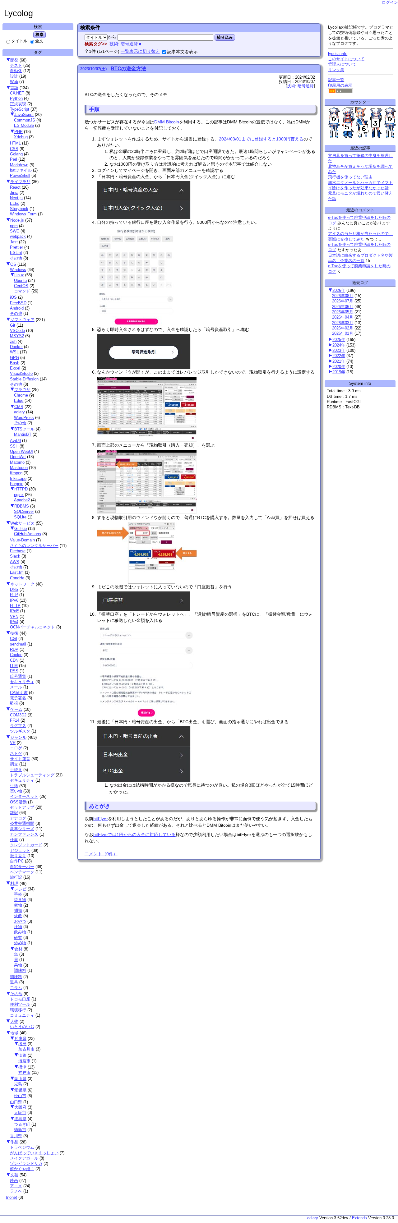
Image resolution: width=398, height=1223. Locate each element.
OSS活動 (18, 802)
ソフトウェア (22, 319)
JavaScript (24, 114)
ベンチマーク (22, 872)
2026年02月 (342, 328)
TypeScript (19, 109)
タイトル (19, 41)
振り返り (18, 855)
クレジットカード (26, 845)
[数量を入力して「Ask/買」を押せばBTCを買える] (147, 580)
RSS (14, 671)
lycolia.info (337, 53)
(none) (11, 1197)
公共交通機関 (22, 823)
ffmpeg (16, 473)
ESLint (16, 252)
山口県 (16, 1102)
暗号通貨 (18, 676)
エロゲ (16, 748)
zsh (13, 341)
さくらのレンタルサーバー (34, 545)
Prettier (16, 247)
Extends (359, 1218)
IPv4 (14, 621)
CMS (18, 406)
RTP (14, 594)
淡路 (22, 1055)
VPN (14, 616)
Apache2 (22, 500)
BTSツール (24, 429)
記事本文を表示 (182, 51)
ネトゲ (16, 753)
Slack (15, 556)
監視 (14, 703)
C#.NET (17, 93)
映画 (14, 1180)
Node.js (17, 220)
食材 (18, 949)
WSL (14, 352)
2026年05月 (342, 312)
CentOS (21, 285)
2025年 (338, 339)
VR (13, 742)
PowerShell (20, 175)
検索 (39, 34)
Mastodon (19, 467)
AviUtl (15, 440)
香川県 (16, 1135)
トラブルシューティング (32, 775)
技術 (14, 633)
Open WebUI (21, 451)
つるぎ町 (22, 1124)
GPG (14, 357)
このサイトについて (346, 59)
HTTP (15, 605)
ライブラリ (20, 181)
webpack (18, 236)
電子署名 (18, 698)
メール (16, 687)
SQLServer (24, 511)
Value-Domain (22, 540)
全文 (39, 41)
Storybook (19, 208)
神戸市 (24, 1072)
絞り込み (225, 37)
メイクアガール (24, 1158)
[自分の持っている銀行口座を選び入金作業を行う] (138, 323)
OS (13, 264)
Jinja (14, 192)
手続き (16, 769)
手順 (94, 109)
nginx (19, 494)
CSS (14, 148)
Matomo (17, 462)
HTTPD (21, 489)
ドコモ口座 (20, 999)
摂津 (22, 1067)
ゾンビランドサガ (26, 1163)
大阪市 (20, 1112)
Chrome (21, 395)
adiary (19, 412)
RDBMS (21, 506)
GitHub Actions (27, 533)
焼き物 (20, 899)
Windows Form (23, 214)
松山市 (20, 1095)
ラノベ (16, 1191)
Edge (18, 400)
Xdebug (21, 137)
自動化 (16, 70)
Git (12, 325)
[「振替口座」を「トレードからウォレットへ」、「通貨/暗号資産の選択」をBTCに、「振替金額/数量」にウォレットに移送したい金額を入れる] (147, 715)
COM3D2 (18, 715)
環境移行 (18, 1010)
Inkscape (18, 478)
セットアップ (22, 807)
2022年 (338, 355)
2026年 (338, 290)
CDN (14, 660)
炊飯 (18, 915)
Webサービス (22, 523)
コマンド (22, 291)
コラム (16, 987)
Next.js (16, 197)
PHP (18, 131)
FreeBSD (18, 303)
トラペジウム (22, 1147)
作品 (14, 1142)
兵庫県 (20, 1038)
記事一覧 (336, 79)
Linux (19, 275)
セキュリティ (22, 681)
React (15, 187)
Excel (15, 368)
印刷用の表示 (340, 85)
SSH (14, 446)
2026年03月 (342, 322)
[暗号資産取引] (144, 365)
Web (14, 81)
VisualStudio (21, 373)
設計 (14, 76)
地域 (14, 1033)
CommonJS (24, 120)
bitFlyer (100, 818)
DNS (14, 589)
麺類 (18, 910)
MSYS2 (17, 335)
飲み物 (20, 932)
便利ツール (20, 1004)
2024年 (338, 345)
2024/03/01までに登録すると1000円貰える (261, 138)
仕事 (14, 839)
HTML (15, 143)
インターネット (24, 796)
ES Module (24, 125)
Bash (14, 363)
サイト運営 (20, 758)
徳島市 (20, 1129)
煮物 (18, 905)
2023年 (338, 350)
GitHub (20, 528)
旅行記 (16, 877)
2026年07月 (342, 301)
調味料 (20, 970)
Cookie (16, 654)
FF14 (14, 720)
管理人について (342, 64)
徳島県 (20, 1118)
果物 (18, 965)
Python (16, 98)
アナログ (18, 818)
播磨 (22, 1043)
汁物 (18, 926)
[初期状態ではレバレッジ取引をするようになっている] (147, 438)
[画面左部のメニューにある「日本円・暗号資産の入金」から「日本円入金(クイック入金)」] (144, 216)
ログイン (390, 2)
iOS (13, 297)
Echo (14, 203)
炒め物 (20, 942)
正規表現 (18, 104)
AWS (14, 561)
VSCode (17, 330)
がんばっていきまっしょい (34, 1153)
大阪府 (20, 1107)
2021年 (338, 361)
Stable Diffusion (24, 379)
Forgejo (16, 483)
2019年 (338, 372)
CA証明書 (19, 692)
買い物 (16, 791)
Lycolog (18, 13)
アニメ (16, 1186)
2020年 (338, 366)
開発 (14, 60)
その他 (16, 258)
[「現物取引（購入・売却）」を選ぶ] (147, 511)
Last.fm (17, 572)
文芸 (14, 1175)
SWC (14, 231)
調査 (14, 764)
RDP (14, 649)
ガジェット (20, 850)
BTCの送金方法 (128, 68)
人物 (14, 1021)
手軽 (18, 894)
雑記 (14, 812)
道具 (14, 982)
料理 (14, 883)
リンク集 (336, 69)
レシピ (20, 889)
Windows (18, 269)
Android (17, 308)
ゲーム (16, 709)
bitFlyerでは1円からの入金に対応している (134, 834)
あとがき (99, 806)
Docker (16, 346)
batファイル (21, 170)
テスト (16, 65)
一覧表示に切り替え (140, 51)
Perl (13, 159)
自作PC (17, 861)
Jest (14, 242)
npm (14, 225)
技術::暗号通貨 (123, 43)
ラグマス (18, 725)
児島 (18, 1084)
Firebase (17, 551)
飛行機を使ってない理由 (350, 177)
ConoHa (17, 578)
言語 (14, 87)
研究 (18, 937)
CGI (13, 638)
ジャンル (18, 737)
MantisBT (22, 434)
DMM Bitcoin (166, 121)
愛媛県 (20, 1090)
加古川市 (26, 1049)
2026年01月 (342, 333)
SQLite (20, 517)
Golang (16, 154)
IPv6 (14, 600)
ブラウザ (22, 389)
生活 (14, 786)
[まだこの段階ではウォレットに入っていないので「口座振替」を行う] (144, 607)
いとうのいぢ (22, 1026)
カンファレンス (24, 834)
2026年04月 (342, 317)
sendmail (18, 644)
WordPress (24, 417)
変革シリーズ (22, 828)
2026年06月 (342, 306)
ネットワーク (22, 584)
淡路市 (24, 1061)
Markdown (19, 165)
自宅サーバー (22, 866)
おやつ (20, 921)
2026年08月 (342, 295)
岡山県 (20, 1078)
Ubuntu (20, 280)
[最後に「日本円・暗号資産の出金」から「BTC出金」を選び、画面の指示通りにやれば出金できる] (144, 778)
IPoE (14, 611)
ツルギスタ (20, 731)
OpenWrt (18, 456)
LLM (14, 665)
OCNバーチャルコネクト (32, 627)
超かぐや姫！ (22, 1168)
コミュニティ (22, 1015)
